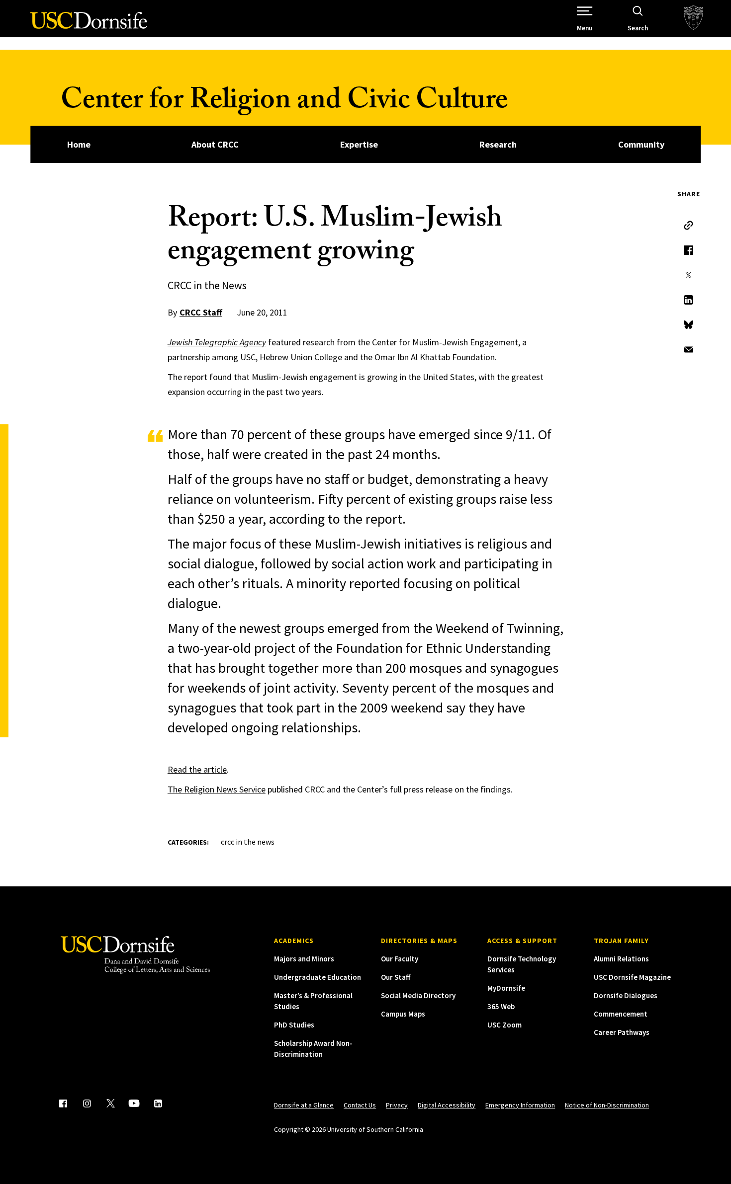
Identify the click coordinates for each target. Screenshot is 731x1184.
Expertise (359, 144)
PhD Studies (294, 1024)
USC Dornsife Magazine (632, 977)
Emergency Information (520, 1105)
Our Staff (395, 977)
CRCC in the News (247, 842)
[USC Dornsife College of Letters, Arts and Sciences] (88, 26)
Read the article (197, 769)
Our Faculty (399, 958)
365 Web (501, 1006)
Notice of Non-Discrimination (607, 1105)
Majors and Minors (304, 958)
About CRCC (215, 144)
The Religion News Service (217, 789)
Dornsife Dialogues (625, 995)
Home (79, 144)
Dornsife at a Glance (304, 1105)
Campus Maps (403, 1014)
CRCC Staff (201, 312)
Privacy (397, 1105)
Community (641, 144)
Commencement (620, 1014)
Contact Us (360, 1105)
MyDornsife (506, 988)
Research (498, 144)
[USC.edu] (693, 18)
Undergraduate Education (317, 977)
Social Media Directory (418, 995)
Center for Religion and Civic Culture (284, 103)
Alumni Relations (621, 958)
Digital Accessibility (446, 1105)
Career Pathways (621, 1032)
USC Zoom (504, 1024)
